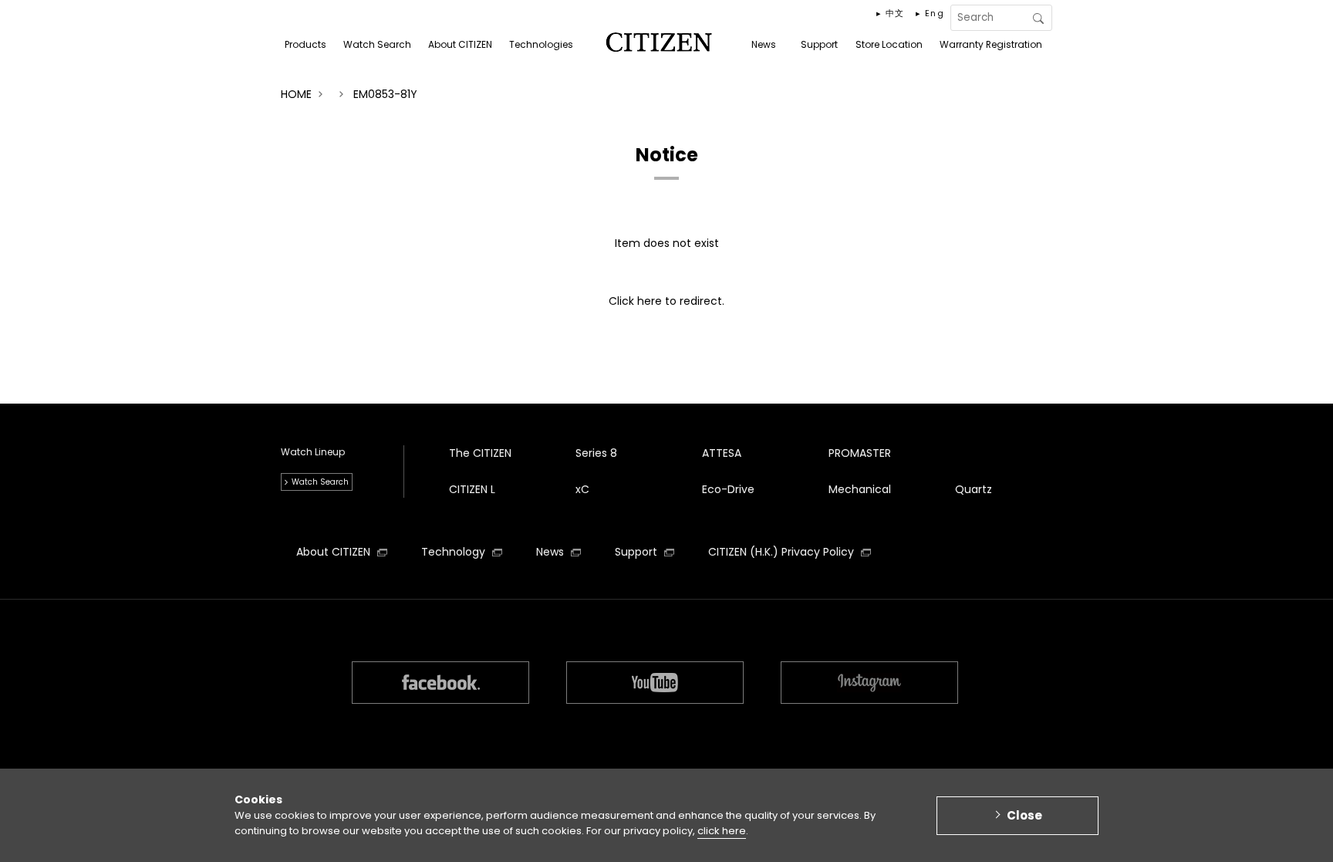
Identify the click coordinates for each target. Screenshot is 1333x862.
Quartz (973, 489)
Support (637, 551)
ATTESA (721, 453)
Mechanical (859, 489)
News (551, 551)
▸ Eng (930, 13)
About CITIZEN (334, 551)
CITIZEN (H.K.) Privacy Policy (782, 551)
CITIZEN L (472, 489)
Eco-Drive (728, 489)
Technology (454, 551)
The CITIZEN (480, 453)
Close (1024, 814)
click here (721, 830)
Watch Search (320, 482)
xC (582, 489)
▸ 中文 (890, 13)
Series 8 (596, 453)
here (649, 301)
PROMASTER (859, 453)
